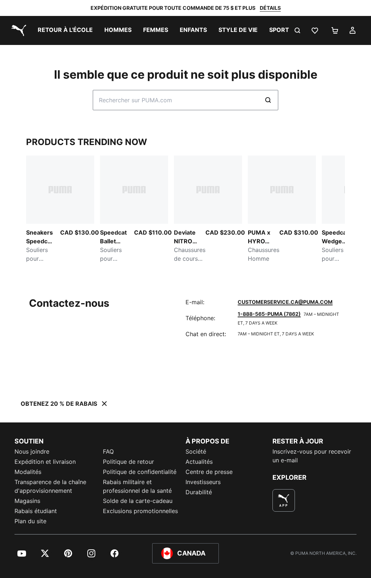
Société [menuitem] (196, 451)
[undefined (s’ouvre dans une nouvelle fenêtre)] (283, 500)
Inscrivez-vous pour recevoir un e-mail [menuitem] (311, 456)
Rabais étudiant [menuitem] (35, 511)
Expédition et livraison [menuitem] (45, 461)
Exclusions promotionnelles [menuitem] (140, 511)
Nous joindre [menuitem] (31, 451)
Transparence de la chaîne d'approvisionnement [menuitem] (50, 486)
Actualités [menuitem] (199, 461)
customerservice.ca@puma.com (285, 302)
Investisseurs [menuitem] (203, 482)
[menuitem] (65, 30)
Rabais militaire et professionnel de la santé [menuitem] (138, 486)
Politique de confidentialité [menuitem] (139, 471)
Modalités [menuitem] (27, 471)
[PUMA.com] (17, 30)
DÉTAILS (270, 8)
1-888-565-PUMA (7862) (269, 314)
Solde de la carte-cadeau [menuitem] (137, 500)
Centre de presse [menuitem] (209, 471)
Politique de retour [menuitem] (128, 461)
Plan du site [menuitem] (30, 521)
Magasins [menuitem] (27, 500)
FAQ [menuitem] (108, 451)
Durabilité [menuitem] (199, 492)
